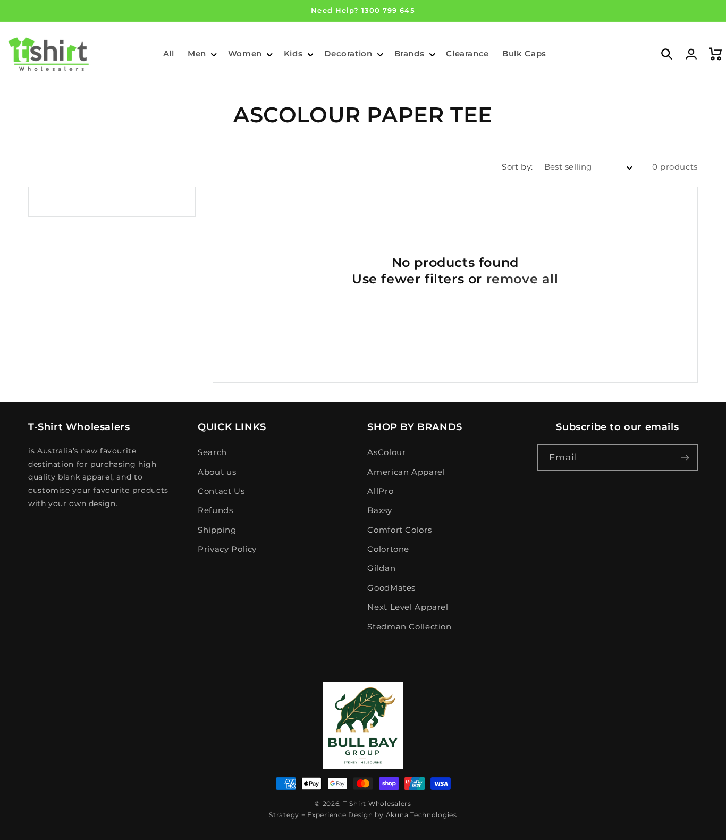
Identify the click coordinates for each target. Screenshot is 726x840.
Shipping (217, 530)
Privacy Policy (227, 549)
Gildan (381, 568)
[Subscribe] (685, 457)
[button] (201, 54)
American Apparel (406, 472)
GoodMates (391, 588)
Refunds (215, 510)
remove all (522, 279)
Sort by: (517, 167)
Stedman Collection (409, 627)
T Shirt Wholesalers (377, 804)
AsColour (386, 452)
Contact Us (221, 491)
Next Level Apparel (407, 607)
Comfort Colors (399, 530)
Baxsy (379, 510)
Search (212, 452)
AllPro (380, 491)
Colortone (388, 549)
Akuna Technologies (421, 815)
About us (217, 472)
